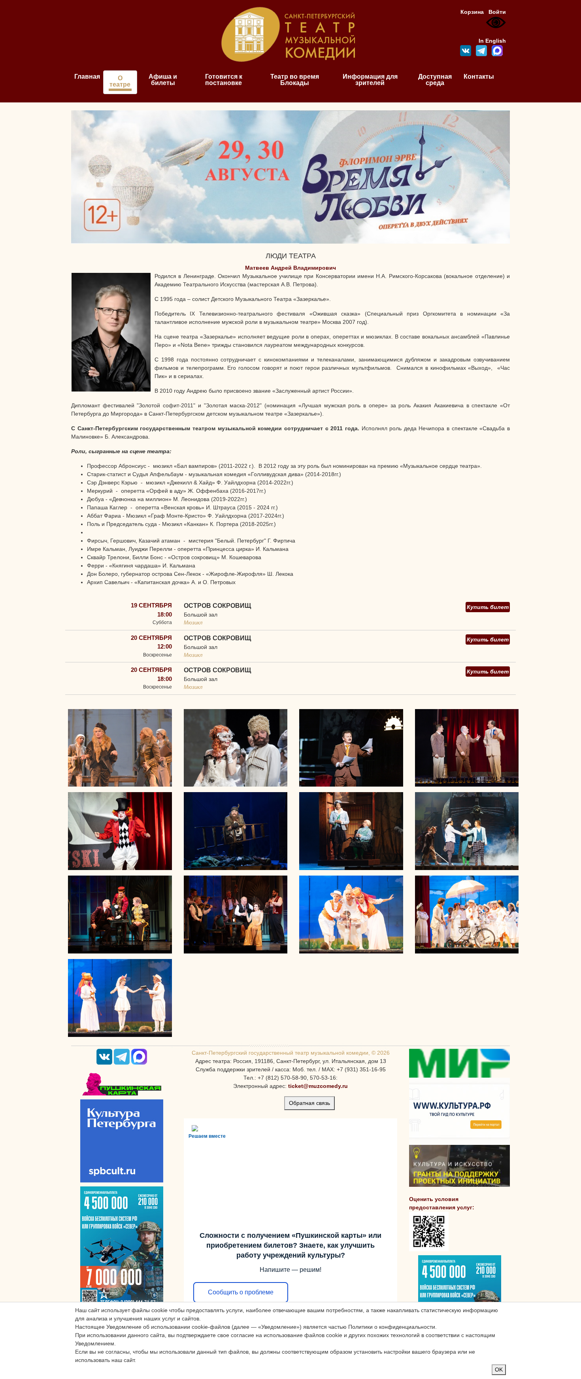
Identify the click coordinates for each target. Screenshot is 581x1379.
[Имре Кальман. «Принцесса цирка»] (351, 747)
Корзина (472, 12)
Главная (87, 76)
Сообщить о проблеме (241, 1292)
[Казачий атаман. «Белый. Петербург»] (235, 747)
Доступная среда (435, 79)
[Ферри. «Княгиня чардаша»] (120, 914)
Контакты (479, 76)
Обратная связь (309, 1103)
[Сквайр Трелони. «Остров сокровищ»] (351, 831)
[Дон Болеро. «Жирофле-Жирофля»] (351, 914)
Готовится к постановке (223, 79)
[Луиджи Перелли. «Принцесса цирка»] (120, 831)
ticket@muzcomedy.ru (318, 1086)
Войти (497, 12)
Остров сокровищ (217, 605)
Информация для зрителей (370, 79)
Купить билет (488, 607)
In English (492, 41)
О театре (119, 81)
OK (499, 1369)
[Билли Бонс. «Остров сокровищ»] (235, 831)
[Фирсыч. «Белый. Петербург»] (120, 747)
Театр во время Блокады (294, 79)
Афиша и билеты (163, 79)
